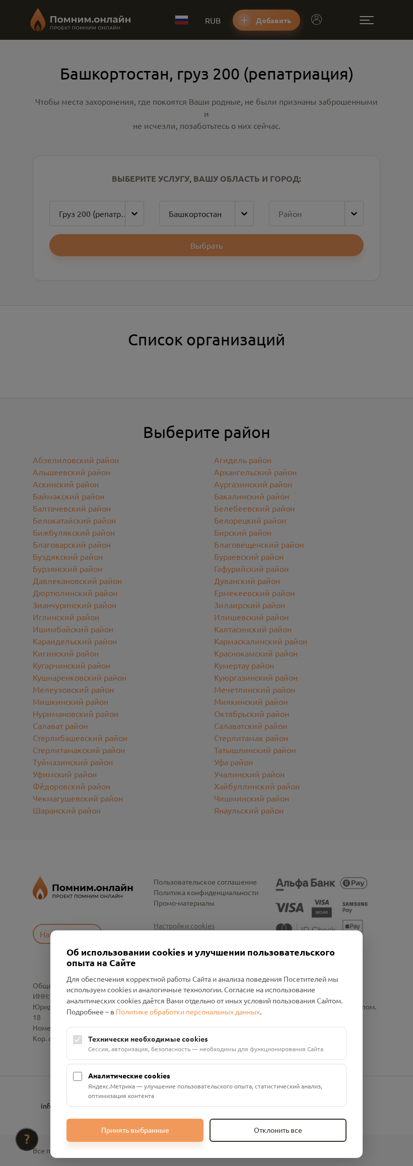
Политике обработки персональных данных (188, 1011)
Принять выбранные (135, 1129)
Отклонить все (278, 1129)
